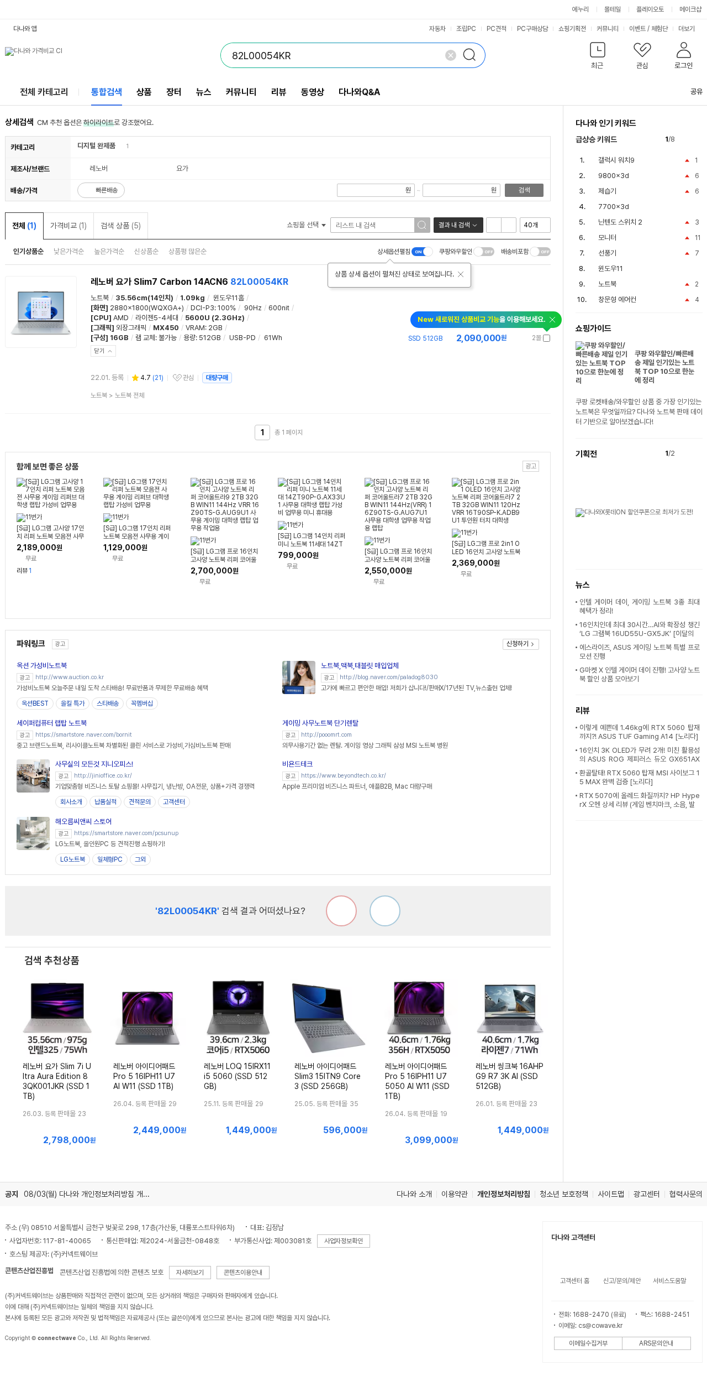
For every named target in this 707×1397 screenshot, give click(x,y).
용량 (189, 337)
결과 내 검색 (454, 225)
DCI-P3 (202, 308)
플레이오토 (650, 9)
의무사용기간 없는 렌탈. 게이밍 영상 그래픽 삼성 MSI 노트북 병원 (365, 745)
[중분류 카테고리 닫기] (120, 145)
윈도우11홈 (228, 298)
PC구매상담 (532, 29)
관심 (188, 378)
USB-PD (242, 337)
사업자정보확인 (343, 1241)
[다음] (697, 139)
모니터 (607, 237)
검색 (524, 190)
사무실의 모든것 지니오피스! (94, 764)
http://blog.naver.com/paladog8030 (389, 677)
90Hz (253, 308)
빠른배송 (107, 190)
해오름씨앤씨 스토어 (83, 821)
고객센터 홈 (574, 1281)
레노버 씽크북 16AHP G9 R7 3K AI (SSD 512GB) (510, 1076)
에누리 (580, 9)
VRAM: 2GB (204, 328)
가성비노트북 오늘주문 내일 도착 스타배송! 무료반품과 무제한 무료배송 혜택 (112, 688)
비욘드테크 (297, 764)
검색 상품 (121, 225)
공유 (696, 91)
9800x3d (613, 175)
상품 (144, 92)
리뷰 (279, 92)
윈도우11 (610, 268)
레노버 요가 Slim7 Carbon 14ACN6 (189, 282)
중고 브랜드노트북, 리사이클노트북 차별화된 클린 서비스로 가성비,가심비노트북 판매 (123, 745)
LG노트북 (72, 859)
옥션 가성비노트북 (42, 665)
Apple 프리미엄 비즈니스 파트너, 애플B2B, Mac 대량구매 (357, 786)
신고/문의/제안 (622, 1281)
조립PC (466, 29)
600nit (278, 308)
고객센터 (174, 802)
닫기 (99, 351)
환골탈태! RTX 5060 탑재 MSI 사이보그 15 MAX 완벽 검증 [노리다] (639, 777)
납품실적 (105, 802)
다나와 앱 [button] (25, 29)
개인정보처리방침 (503, 1194)
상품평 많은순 (187, 251)
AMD (121, 318)
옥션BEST (35, 703)
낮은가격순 (69, 251)
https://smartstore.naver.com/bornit (83, 734)
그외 (140, 859)
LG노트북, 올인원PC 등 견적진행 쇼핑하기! (110, 844)
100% (227, 308)
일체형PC (110, 859)
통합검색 (106, 92)
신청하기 (517, 644)
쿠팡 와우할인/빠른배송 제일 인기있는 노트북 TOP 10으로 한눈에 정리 (664, 367)
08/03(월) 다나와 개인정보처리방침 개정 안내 (94, 1194)
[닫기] (460, 274)
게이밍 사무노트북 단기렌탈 (320, 723)
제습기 (607, 191)
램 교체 (145, 337)
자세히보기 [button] (190, 1272)
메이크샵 (690, 9)
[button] (598, 58)
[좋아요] (385, 910)
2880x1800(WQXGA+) (147, 308)
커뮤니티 (608, 29)
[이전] (686, 139)
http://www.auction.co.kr (69, 677)
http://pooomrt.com (326, 734)
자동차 (437, 29)
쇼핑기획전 (572, 29)
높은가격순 (109, 251)
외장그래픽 (131, 328)
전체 (24, 225)
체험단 (659, 29)
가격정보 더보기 (511, 338)
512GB (210, 337)
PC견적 (496, 29)
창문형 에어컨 (617, 299)
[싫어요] (341, 910)
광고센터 (647, 1194)
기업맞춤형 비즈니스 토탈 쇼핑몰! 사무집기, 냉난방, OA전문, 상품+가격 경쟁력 (155, 786)
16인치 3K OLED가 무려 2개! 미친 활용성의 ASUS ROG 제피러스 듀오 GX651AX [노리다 (639, 759)
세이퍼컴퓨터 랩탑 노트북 (52, 723)
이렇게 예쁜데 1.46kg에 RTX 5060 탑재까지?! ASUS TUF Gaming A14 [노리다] (639, 732)
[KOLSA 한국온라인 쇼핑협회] (25, 1363)
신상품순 (146, 251)
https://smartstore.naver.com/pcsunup (126, 833)
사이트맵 (611, 1194)
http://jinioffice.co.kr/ (103, 775)
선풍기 (607, 253)
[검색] (473, 55)
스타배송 (108, 703)
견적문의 (140, 802)
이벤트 (637, 29)
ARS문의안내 (656, 1343)
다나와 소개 (414, 1194)
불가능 (168, 337)
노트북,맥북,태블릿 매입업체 (360, 665)
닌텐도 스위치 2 (620, 222)
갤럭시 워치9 (616, 160)
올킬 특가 (73, 703)
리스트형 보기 (494, 225)
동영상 (312, 92)
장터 (174, 92)
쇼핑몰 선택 (303, 225)
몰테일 (612, 9)
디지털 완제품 (96, 146)
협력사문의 (686, 1194)
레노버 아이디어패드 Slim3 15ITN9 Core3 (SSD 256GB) (327, 1076)
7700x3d (613, 206)
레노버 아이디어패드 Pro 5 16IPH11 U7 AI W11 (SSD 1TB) (144, 1076)
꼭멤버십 (142, 703)
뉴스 (204, 92)
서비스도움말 (669, 1281)
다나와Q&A (359, 92)
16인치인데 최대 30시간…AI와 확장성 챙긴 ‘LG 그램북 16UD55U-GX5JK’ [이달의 (639, 629)
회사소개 (71, 802)
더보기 (687, 29)
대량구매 (217, 378)
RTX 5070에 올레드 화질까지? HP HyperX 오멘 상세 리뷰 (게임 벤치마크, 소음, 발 (639, 800)
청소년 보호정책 (564, 1194)
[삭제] (450, 55)
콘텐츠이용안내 (243, 1272)
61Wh (273, 337)
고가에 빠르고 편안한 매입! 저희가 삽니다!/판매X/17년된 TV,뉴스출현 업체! (416, 688)
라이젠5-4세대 (156, 318)
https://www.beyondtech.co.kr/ (343, 775)
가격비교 (68, 225)
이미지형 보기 (509, 225)
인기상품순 (28, 251)
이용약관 (454, 1194)
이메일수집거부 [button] (588, 1343)
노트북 (100, 298)
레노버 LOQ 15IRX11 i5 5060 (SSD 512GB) (237, 1076)
